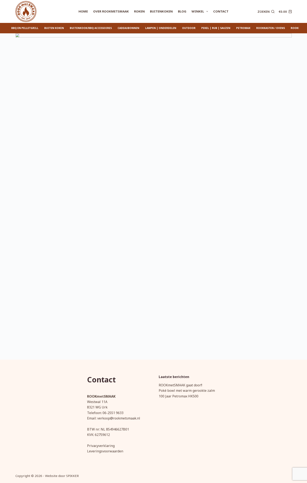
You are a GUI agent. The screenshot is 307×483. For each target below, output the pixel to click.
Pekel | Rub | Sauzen (215, 28)
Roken (139, 11)
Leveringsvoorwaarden (105, 451)
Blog (182, 11)
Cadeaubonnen (128, 28)
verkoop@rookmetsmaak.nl (118, 418)
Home (83, 11)
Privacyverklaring (101, 445)
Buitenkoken (161, 11)
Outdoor (188, 28)
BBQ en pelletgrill (24, 28)
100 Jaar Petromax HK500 (178, 396)
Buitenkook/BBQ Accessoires (91, 28)
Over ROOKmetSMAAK (111, 11)
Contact (220, 11)
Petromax (243, 28)
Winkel (198, 11)
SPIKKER (72, 476)
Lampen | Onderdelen (160, 28)
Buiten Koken (54, 28)
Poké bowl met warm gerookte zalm (187, 390)
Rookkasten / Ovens (270, 28)
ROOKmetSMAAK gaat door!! (180, 385)
